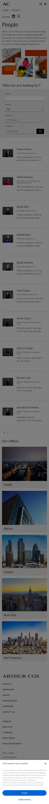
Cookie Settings (24, 799)
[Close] (45, 763)
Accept (24, 793)
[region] (24, 782)
